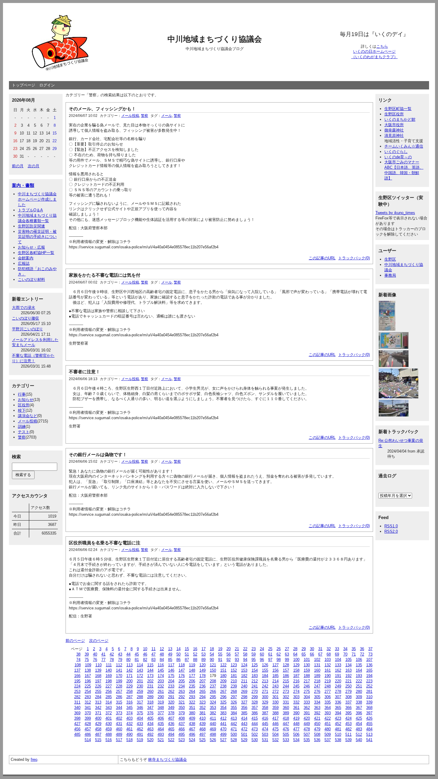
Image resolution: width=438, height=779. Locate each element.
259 (140, 691)
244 (286, 686)
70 (345, 654)
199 (119, 681)
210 (234, 681)
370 (88, 713)
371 (98, 713)
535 (307, 740)
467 (192, 729)
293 (192, 697)
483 (359, 729)
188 (307, 675)
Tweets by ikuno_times (395, 212)
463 (150, 729)
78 (112, 659)
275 (307, 691)
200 (129, 681)
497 (202, 734)
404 (140, 718)
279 (348, 691)
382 (213, 713)
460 (119, 729)
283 (88, 697)
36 (362, 649)
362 (307, 707)
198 (108, 681)
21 (237, 649)
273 (286, 691)
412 (223, 718)
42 (112, 654)
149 (202, 670)
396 (359, 713)
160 (317, 670)
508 (317, 734)
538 (338, 740)
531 (265, 740)
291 (171, 697)
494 (171, 734)
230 (140, 686)
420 (307, 718)
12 (162, 649)
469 (213, 729)
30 (312, 649)
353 (213, 707)
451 (327, 723)
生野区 (390, 259)
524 (192, 740)
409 (192, 718)
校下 (22, 410)
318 (150, 702)
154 (254, 670)
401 (108, 718)
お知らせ (25, 399)
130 (307, 665)
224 (77, 686)
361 (296, 707)
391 (307, 713)
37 (370, 649)
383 (223, 713)
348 (161, 707)
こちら (382, 46)
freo (34, 759)
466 (181, 729)
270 (254, 691)
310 (369, 697)
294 (202, 697)
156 (275, 670)
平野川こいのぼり (27, 329)
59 (253, 654)
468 (202, 729)
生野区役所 (394, 114)
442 (234, 723)
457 (88, 729)
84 (162, 659)
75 (87, 659)
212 (254, 681)
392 (317, 713)
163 (348, 670)
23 (253, 649)
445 (265, 723)
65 (304, 654)
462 (140, 729)
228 (119, 686)
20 (228, 649)
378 (171, 713)
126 (265, 665)
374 (129, 713)
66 (312, 654)
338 (359, 702)
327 (244, 702)
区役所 (23, 405)
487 (98, 734)
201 (140, 681)
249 (338, 686)
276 (317, 691)
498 (213, 734)
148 (192, 670)
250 (348, 686)
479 (317, 729)
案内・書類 (23, 185)
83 (153, 659)
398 (77, 718)
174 (161, 675)
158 (296, 670)
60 (262, 654)
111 (109, 665)
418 (286, 718)
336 (338, 702)
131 (317, 665)
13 (170, 649)
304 (307, 697)
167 (88, 675)
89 (203, 659)
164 (359, 670)
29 (304, 649)
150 (213, 670)
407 (171, 718)
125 (254, 665)
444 (254, 723)
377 (161, 713)
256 (108, 691)
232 (161, 686)
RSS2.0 (391, 531)
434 (150, 723)
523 (181, 740)
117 (171, 665)
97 (270, 659)
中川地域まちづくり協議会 (214, 39)
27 (287, 649)
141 (119, 670)
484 (369, 729)
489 (119, 734)
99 (287, 659)
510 (338, 734)
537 (327, 740)
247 (317, 686)
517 (119, 740)
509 (327, 734)
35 (354, 649)
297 (234, 697)
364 (327, 707)
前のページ (75, 640)
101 (307, 659)
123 (234, 665)
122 (223, 665)
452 (338, 723)
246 (307, 686)
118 (181, 665)
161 (327, 670)
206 (192, 681)
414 (244, 718)
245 (296, 686)
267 (223, 691)
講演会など (27, 415)
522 (171, 740)
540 (359, 740)
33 (337, 649)
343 (108, 707)
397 (369, 713)
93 (237, 659)
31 (320, 649)
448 (296, 723)
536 (317, 740)
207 (202, 681)
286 (119, 697)
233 (171, 686)
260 (150, 691)
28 (295, 649)
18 (212, 649)
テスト (23, 432)
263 (181, 691)
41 (103, 654)
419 (296, 718)
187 (296, 675)
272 (275, 691)
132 (327, 665)
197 (98, 681)
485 (77, 734)
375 (140, 713)
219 (327, 681)
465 (171, 729)
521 (161, 740)
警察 (22, 437)
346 (140, 707)
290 (161, 697)
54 (212, 654)
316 (129, 702)
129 (296, 665)
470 (223, 729)
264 (192, 691)
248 (327, 686)
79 (120, 659)
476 (286, 729)
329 (265, 702)
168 (98, 675)
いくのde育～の (398, 157)
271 (265, 691)
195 (77, 681)
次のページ (98, 640)
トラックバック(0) (354, 258)
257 (119, 691)
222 (359, 681)
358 (265, 707)
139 (98, 670)
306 (327, 697)
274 (296, 691)
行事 (22, 394)
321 (181, 702)
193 (359, 675)
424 (348, 718)
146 (171, 670)
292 (181, 697)
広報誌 (23, 263)
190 (327, 675)
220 (338, 681)
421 (317, 718)
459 (108, 729)
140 (108, 670)
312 (88, 702)
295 (213, 697)
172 (140, 675)
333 (307, 702)
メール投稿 (27, 421)
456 (77, 729)
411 (213, 718)
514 (88, 740)
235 (192, 686)
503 (265, 734)
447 (286, 723)
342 (98, 707)
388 (275, 713)
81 (137, 659)
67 (320, 654)
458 (98, 729)
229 (129, 686)
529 (244, 740)
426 (369, 718)
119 (192, 665)
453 (348, 723)
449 (307, 723)
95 (253, 659)
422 (327, 718)
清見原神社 (394, 135)
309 (359, 697)
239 (234, 686)
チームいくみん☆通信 (403, 146)
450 (317, 723)
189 (317, 675)
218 (317, 681)
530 (254, 740)
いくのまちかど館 (399, 119)
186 (286, 675)
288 (140, 697)
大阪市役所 (394, 125)
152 (234, 670)
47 (153, 654)
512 (359, 734)
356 (244, 707)
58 (245, 654)
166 (77, 675)
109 (88, 665)
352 (202, 707)
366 (348, 707)
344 (119, 707)
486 (88, 734)
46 (145, 654)
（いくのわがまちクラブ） (374, 57)
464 (161, 729)
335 (327, 702)
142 (129, 670)
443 (244, 723)
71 (354, 654)
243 (275, 686)
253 (77, 691)
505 (286, 734)
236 (202, 686)
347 (150, 707)
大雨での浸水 (23, 307)
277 (327, 691)
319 (161, 702)
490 (129, 734)
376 (150, 713)
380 (192, 713)
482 (348, 729)
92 (228, 659)
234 (181, 686)
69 (337, 654)
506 (296, 734)
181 (234, 675)
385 (244, 713)
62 (279, 654)
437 (181, 723)
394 (338, 713)
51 (187, 654)
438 (192, 723)
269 (244, 691)
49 (170, 654)
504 (275, 734)
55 (220, 654)
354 (223, 707)
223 (369, 681)
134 (348, 665)
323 (202, 702)
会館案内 (25, 258)
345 (129, 707)
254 (88, 691)
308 (348, 697)
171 (129, 675)
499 (223, 734)
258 (129, 691)
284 (98, 697)
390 (296, 713)
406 (161, 718)
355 (234, 707)
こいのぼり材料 (31, 279)
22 (245, 649)
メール (166, 115)
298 (244, 697)
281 (369, 691)
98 (279, 659)
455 (369, 723)
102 (317, 659)
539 (348, 740)
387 (265, 713)
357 (254, 707)
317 (140, 702)
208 (213, 681)
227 (108, 686)
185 (275, 675)
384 (234, 713)
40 (95, 654)
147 (181, 670)
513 (369, 734)
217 (307, 681)
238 (223, 686)
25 (270, 649)
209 (223, 681)
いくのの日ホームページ (374, 51)
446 (275, 723)
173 (150, 675)
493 (161, 734)
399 (88, 718)
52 (195, 654)
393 (327, 713)
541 (369, 740)
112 (119, 665)
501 (244, 734)
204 (171, 681)
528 (234, 740)
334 (317, 702)
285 (108, 697)
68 (329, 654)
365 (338, 707)
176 (181, 675)
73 (370, 654)
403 (129, 718)
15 (187, 649)
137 (77, 670)
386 (254, 713)
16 (195, 649)
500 (234, 734)
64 (295, 654)
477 (296, 729)
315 (119, 702)
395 (348, 713)
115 (150, 665)
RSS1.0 (391, 526)
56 (228, 654)
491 (140, 734)
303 (296, 697)
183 (254, 675)
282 (77, 697)
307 (338, 697)
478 (307, 729)
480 (327, 729)
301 (275, 697)
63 (287, 654)
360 (286, 707)
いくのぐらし (396, 151)
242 (265, 686)
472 (244, 729)
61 (270, 654)
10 (145, 649)
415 (254, 718)
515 (98, 740)
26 (279, 649)
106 (359, 659)
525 (202, 740)
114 (140, 665)
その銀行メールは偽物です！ (98, 454)
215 (286, 681)
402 (119, 718)
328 (254, 702)
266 (213, 691)
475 (275, 729)
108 (77, 665)
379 (181, 713)
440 (213, 723)
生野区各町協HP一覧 (36, 252)
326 (234, 702)
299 (254, 697)
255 (98, 691)
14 (178, 649)
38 (78, 654)
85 (170, 659)
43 (120, 654)
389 (286, 713)
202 (150, 681)
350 (181, 707)
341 (88, 707)
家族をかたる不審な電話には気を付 (104, 275)
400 (98, 718)
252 (369, 686)
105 (348, 659)
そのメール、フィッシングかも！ (102, 108)
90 (212, 659)
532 (275, 740)
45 (137, 654)
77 (103, 659)
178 (202, 675)
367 (359, 707)
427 (77, 723)
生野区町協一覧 (397, 108)
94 (245, 659)
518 (129, 740)
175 (171, 675)
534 (296, 740)
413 (234, 718)
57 (237, 654)
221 (348, 681)
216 (296, 681)
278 (338, 691)
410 (202, 718)
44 (128, 654)
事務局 (390, 275)
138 (88, 670)
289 (150, 697)
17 (203, 649)
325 (223, 702)
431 (119, 723)
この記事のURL (322, 258)
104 (338, 659)
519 (140, 740)
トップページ (23, 85)
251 (359, 686)
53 (203, 654)
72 (362, 654)
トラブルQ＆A (30, 210)
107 (369, 659)
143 (140, 670)
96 (262, 659)
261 (161, 691)
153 (244, 670)
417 (275, 718)
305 (317, 697)
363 (317, 707)
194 (369, 675)
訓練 (22, 426)
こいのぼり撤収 (25, 318)
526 (213, 740)
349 (171, 707)
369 (77, 713)
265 (202, 691)
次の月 (33, 166)
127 (275, 665)
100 (296, 659)
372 (108, 713)
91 (220, 659)
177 (192, 675)
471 (234, 729)
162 (338, 670)
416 (265, 718)
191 (338, 675)
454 (359, 723)
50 (178, 654)
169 (108, 675)
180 (223, 675)
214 (275, 681)
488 (108, 734)
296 (223, 697)
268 (234, 691)
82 (145, 659)
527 (223, 740)
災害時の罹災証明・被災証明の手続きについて (37, 236)
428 (88, 723)
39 (87, 654)
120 (202, 665)
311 (77, 702)
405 (150, 718)
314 (108, 702)
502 (254, 734)
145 (161, 670)
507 (307, 734)
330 (275, 702)
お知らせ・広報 (31, 247)
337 (348, 702)
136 (369, 665)
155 (265, 670)
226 (98, 686)
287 (129, 697)
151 (223, 670)
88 (195, 659)
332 (296, 702)
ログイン (47, 85)
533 (286, 740)
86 (178, 659)
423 (338, 718)
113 (129, 665)
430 (108, 723)
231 (150, 686)
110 (98, 665)
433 (140, 723)
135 (359, 665)
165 (369, 670)
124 (244, 665)
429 (98, 723)
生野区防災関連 (31, 226)
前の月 (18, 166)
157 (286, 670)
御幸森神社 (394, 130)
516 (108, 740)
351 (192, 707)
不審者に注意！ (84, 371)
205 (181, 681)
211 (244, 681)
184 (265, 675)
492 (150, 734)
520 (150, 740)
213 (265, 681)
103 (327, 659)
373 (119, 713)
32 (329, 649)
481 (338, 729)
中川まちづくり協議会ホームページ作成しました (37, 199)
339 (369, 702)
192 (348, 675)
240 (244, 686)
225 (88, 686)
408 (181, 718)
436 (171, 723)
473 (254, 729)
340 (77, 707)
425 (359, 718)
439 (202, 723)
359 (275, 707)
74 (78, 659)
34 (345, 649)
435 (161, 723)
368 (369, 707)
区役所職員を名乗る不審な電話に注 (104, 542)
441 (223, 723)
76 (95, 659)
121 (213, 665)
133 (338, 665)
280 (359, 691)
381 (202, 713)
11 (153, 649)
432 (129, 723)
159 (307, 670)
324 (213, 702)
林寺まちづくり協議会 (167, 759)
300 (265, 697)
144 (150, 670)
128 (286, 665)
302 (286, 697)
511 (348, 734)
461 (129, 729)
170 (119, 675)
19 (220, 649)
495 (181, 734)
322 (192, 702)
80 (128, 659)
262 (171, 691)
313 (98, 702)
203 (161, 681)
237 (213, 686)
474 (265, 729)
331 (286, 702)
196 (88, 681)
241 (254, 686)
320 (171, 702)
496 (192, 734)
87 (187, 659)
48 (162, 654)
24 (262, 649)
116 (161, 665)
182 (244, 675)
